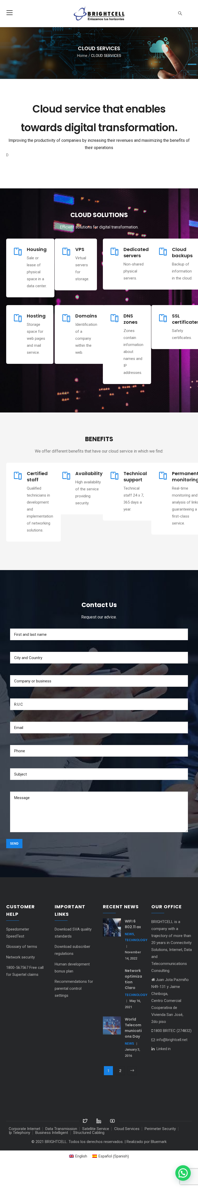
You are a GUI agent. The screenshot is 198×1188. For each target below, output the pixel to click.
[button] (183, 1173)
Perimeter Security (160, 1147)
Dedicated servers (136, 271)
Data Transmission (61, 1147)
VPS (79, 268)
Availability (89, 492)
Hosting (36, 334)
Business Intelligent (51, 1151)
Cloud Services (126, 1147)
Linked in (163, 1067)
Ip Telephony (19, 1151)
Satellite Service (95, 1147)
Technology (136, 958)
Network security (20, 975)
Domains (86, 334)
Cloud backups (182, 271)
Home (82, 55)
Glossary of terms (21, 965)
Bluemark (159, 1160)
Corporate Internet (24, 1147)
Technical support (135, 495)
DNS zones (130, 337)
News (129, 952)
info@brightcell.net (171, 1058)
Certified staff (37, 495)
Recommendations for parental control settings (74, 1007)
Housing (37, 268)
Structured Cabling (88, 1151)
